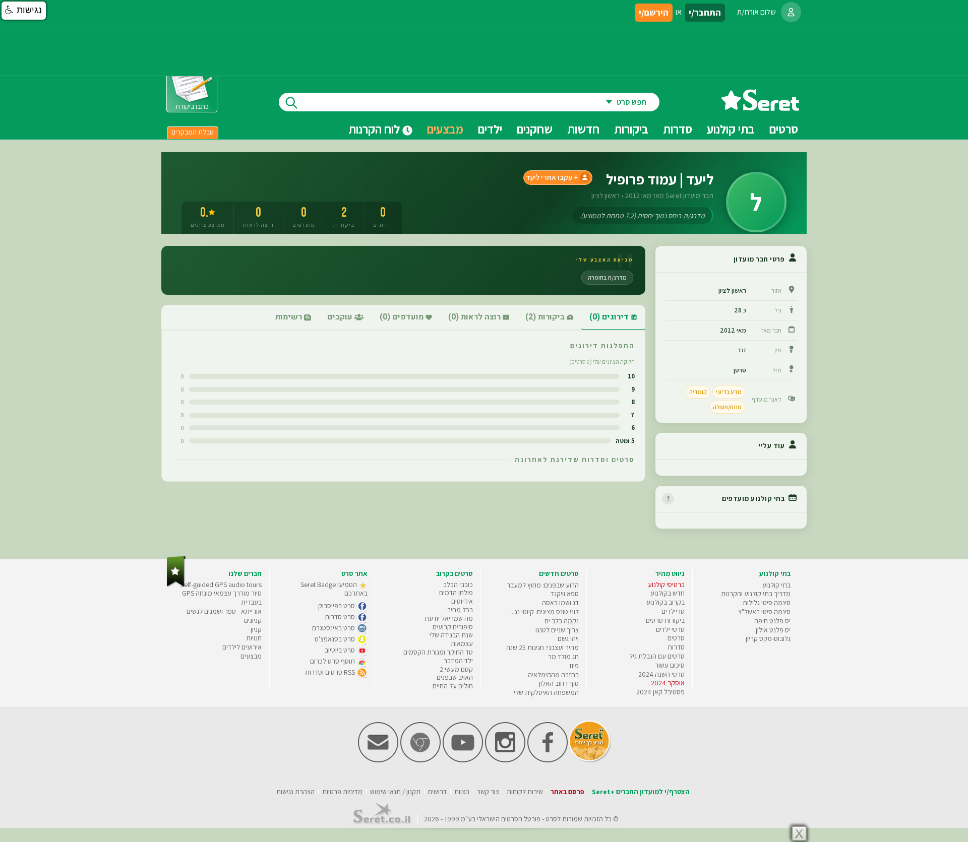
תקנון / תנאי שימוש (395, 791)
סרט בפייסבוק (337, 605)
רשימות (289, 317)
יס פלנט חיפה (772, 620)
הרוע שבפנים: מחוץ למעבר (543, 585)
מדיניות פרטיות (342, 791)
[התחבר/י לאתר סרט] (791, 12)
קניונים (253, 620)
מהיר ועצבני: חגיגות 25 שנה (542, 647)
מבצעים (445, 129)
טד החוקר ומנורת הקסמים (438, 652)
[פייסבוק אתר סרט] (547, 760)
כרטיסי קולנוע (666, 584)
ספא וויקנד (565, 593)
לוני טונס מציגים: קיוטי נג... (544, 611)
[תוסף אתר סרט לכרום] (420, 760)
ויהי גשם (568, 638)
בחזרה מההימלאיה (553, 674)
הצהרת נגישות (295, 791)
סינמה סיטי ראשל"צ (764, 611)
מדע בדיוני (729, 392)
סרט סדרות (340, 616)
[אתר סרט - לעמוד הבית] (176, 585)
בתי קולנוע (776, 585)
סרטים (676, 637)
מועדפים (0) (403, 317)
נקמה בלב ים (561, 620)
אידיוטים (462, 601)
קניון (256, 629)
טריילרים (673, 611)
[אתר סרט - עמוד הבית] (760, 107)
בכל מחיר (460, 609)
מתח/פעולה (727, 407)
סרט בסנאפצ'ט (335, 638)
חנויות (254, 637)
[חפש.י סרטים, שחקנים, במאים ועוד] (289, 102)
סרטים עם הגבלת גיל (657, 656)
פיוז (574, 665)
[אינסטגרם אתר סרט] (505, 760)
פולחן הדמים (456, 592)
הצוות (461, 791)
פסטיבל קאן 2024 (660, 691)
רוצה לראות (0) (475, 317)
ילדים (490, 129)
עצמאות (462, 643)
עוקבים (340, 317)
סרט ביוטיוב (340, 650)
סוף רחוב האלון (559, 683)
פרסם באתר (567, 791)
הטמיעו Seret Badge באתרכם (334, 589)
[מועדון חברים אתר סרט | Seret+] (378, 760)
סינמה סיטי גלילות (767, 602)
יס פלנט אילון (773, 629)
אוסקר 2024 (668, 682)
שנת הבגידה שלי (451, 634)
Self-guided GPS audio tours (221, 584)
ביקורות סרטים (665, 620)
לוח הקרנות (375, 129)
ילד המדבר (458, 660)
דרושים (437, 791)
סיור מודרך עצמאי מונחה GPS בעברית (222, 598)
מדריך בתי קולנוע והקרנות (756, 593)
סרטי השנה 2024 (661, 674)
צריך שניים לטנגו (557, 629)
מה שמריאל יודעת (449, 618)
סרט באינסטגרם (334, 627)
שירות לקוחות (525, 791)
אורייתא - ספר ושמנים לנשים (224, 611)
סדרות (676, 647)
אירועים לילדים (242, 647)
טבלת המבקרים (192, 132)
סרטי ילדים (670, 629)
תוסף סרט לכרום (333, 661)
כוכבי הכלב (458, 584)
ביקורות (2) (546, 317)
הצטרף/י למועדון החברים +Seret (641, 791)
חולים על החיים (453, 685)
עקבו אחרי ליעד (549, 177)
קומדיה (698, 392)
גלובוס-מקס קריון (768, 638)
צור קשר (488, 791)
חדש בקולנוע (667, 593)
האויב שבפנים (455, 677)
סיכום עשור (670, 665)
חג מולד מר (563, 656)
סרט (551, 818)
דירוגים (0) (610, 317)
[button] (24, 11)
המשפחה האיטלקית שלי (546, 692)
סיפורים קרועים (453, 626)
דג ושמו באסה (560, 602)
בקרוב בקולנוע (665, 602)
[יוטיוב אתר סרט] (463, 760)
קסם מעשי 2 (456, 669)
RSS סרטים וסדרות (330, 672)
